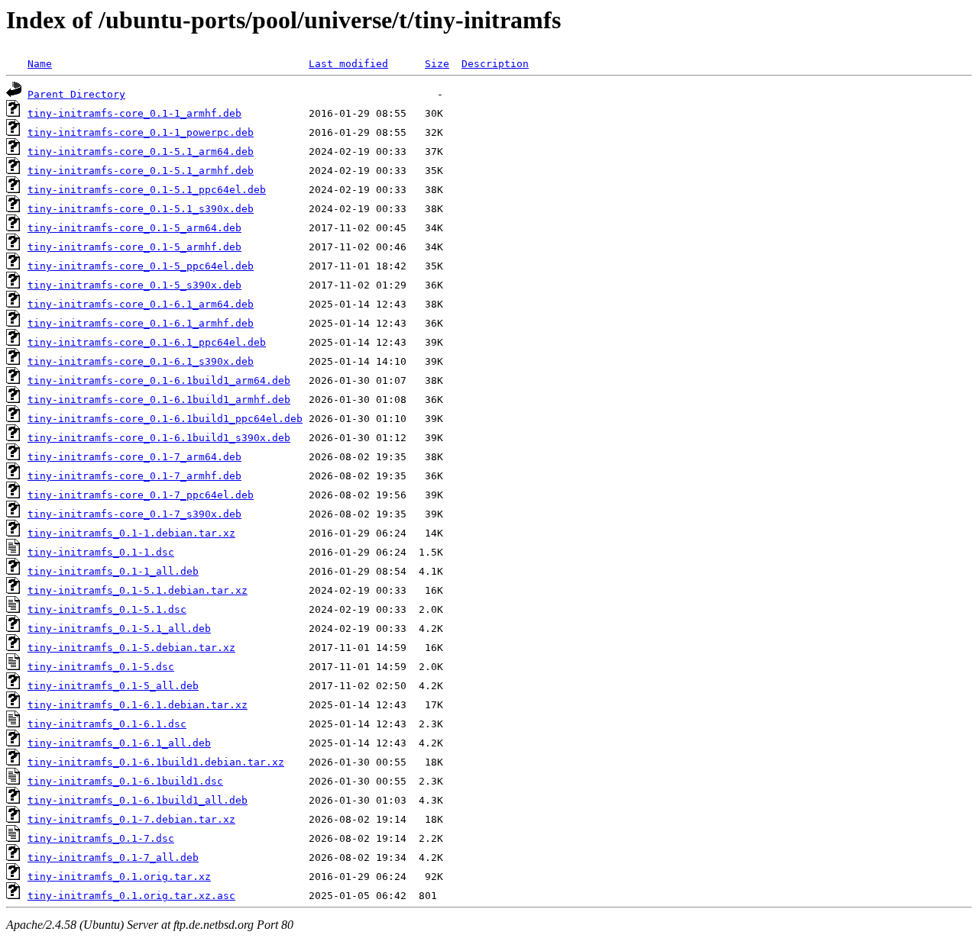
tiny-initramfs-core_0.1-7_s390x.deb (134, 514)
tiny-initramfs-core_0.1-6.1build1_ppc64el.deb (165, 418)
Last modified (348, 63)
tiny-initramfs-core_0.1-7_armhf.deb (134, 476)
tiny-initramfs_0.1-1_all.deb (113, 571)
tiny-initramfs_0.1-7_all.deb (113, 857)
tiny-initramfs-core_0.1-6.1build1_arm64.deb (159, 380)
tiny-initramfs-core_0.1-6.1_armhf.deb (141, 323)
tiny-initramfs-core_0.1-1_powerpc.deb (141, 132)
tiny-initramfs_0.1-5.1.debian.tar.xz (138, 590)
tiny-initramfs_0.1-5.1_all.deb (119, 628)
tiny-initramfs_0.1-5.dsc (101, 666)
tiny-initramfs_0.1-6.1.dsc (107, 724)
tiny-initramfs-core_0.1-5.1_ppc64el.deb (147, 189)
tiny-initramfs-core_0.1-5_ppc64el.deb (141, 266)
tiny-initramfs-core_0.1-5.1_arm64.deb (141, 151)
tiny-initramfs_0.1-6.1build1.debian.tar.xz (156, 762)
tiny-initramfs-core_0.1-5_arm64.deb (134, 228)
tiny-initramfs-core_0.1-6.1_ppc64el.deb (147, 342)
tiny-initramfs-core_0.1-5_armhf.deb (134, 247)
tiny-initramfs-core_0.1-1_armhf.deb (134, 113)
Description (495, 63)
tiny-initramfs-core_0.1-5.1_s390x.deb (141, 208)
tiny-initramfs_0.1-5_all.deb (113, 685)
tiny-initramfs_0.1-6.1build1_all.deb (138, 800)
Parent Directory (76, 94)
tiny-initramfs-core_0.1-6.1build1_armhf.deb (159, 399)
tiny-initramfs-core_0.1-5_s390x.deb (134, 285)
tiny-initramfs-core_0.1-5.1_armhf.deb (141, 170)
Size (437, 63)
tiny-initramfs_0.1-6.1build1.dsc (125, 781)
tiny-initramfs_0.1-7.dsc (101, 838)
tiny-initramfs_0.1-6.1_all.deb (119, 743)
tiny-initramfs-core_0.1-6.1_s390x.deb (141, 361)
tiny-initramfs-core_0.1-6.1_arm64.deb (141, 304)
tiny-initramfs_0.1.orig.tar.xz (119, 876)
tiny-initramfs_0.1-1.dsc (101, 552)
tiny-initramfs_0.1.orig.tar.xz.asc (131, 895)
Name (40, 63)
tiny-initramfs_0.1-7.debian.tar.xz (131, 819)
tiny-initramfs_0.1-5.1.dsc (107, 609)
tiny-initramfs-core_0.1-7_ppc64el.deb (141, 495)
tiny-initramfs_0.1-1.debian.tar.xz (131, 533)
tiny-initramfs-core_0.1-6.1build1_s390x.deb (159, 437)
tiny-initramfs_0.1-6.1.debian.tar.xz (138, 705)
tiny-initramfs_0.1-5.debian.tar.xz (131, 647)
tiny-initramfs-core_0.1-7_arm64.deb (134, 457)
